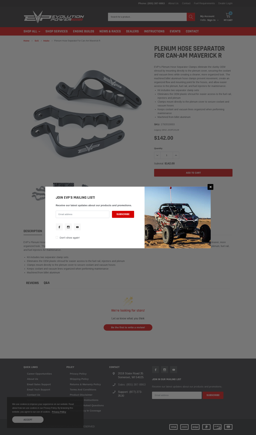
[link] (59, 226)
